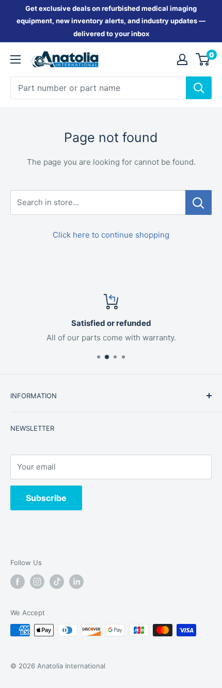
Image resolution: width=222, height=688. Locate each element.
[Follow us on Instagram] (37, 581)
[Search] (199, 87)
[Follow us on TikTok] (57, 581)
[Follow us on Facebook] (17, 581)
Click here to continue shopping (111, 235)
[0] (203, 59)
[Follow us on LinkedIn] (76, 581)
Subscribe (46, 498)
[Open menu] (15, 59)
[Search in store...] (198, 202)
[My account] (182, 59)
